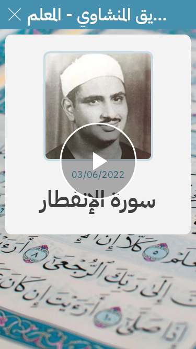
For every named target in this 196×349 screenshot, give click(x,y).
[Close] (14, 14)
